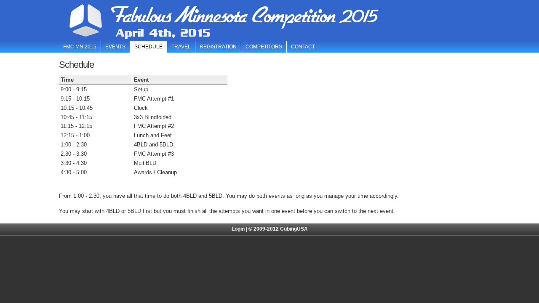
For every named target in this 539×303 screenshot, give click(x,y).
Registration (218, 47)
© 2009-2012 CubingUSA (278, 228)
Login (238, 228)
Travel (181, 47)
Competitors (263, 47)
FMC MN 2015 (79, 47)
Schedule (148, 47)
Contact (303, 47)
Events (115, 47)
